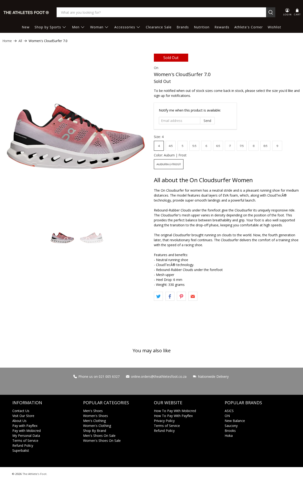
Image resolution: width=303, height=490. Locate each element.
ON (227, 415)
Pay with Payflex (24, 425)
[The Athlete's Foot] (26, 12)
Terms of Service (25, 440)
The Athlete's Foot (34, 474)
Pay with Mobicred (26, 430)
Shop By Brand (94, 430)
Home (7, 41)
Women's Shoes (95, 415)
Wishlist (274, 27)
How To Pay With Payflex (173, 415)
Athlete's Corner (248, 27)
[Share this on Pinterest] (181, 296)
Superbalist (20, 450)
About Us (19, 420)
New (26, 27)
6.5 (218, 146)
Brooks (230, 430)
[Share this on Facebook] (169, 296)
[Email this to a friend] (192, 296)
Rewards (221, 27)
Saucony (231, 425)
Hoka (229, 435)
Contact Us (20, 410)
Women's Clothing (97, 425)
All (20, 41)
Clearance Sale (159, 27)
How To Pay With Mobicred (175, 410)
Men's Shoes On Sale (99, 435)
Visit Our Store (23, 415)
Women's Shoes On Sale (102, 440)
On (156, 67)
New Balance (235, 420)
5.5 (194, 146)
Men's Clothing (94, 420)
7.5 (242, 146)
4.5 (171, 146)
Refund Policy (22, 445)
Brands (183, 27)
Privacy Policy (164, 420)
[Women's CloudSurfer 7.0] (75, 136)
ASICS (229, 410)
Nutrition (201, 27)
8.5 (265, 146)
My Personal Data (26, 435)
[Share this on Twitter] (158, 296)
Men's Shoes (93, 410)
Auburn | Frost (168, 164)
